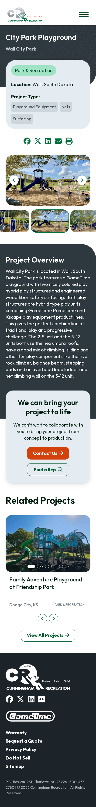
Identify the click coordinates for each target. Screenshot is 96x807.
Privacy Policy (21, 749)
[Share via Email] (58, 141)
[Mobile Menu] (84, 14)
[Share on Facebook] (27, 141)
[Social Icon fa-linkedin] (31, 699)
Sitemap (15, 766)
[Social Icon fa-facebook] (9, 699)
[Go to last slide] (14, 180)
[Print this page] (68, 141)
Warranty (16, 732)
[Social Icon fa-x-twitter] (20, 699)
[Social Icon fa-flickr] (41, 699)
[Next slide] (82, 180)
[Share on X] (37, 141)
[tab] (31, 566)
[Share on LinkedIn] (48, 141)
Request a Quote (24, 741)
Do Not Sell (18, 758)
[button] (50, 221)
